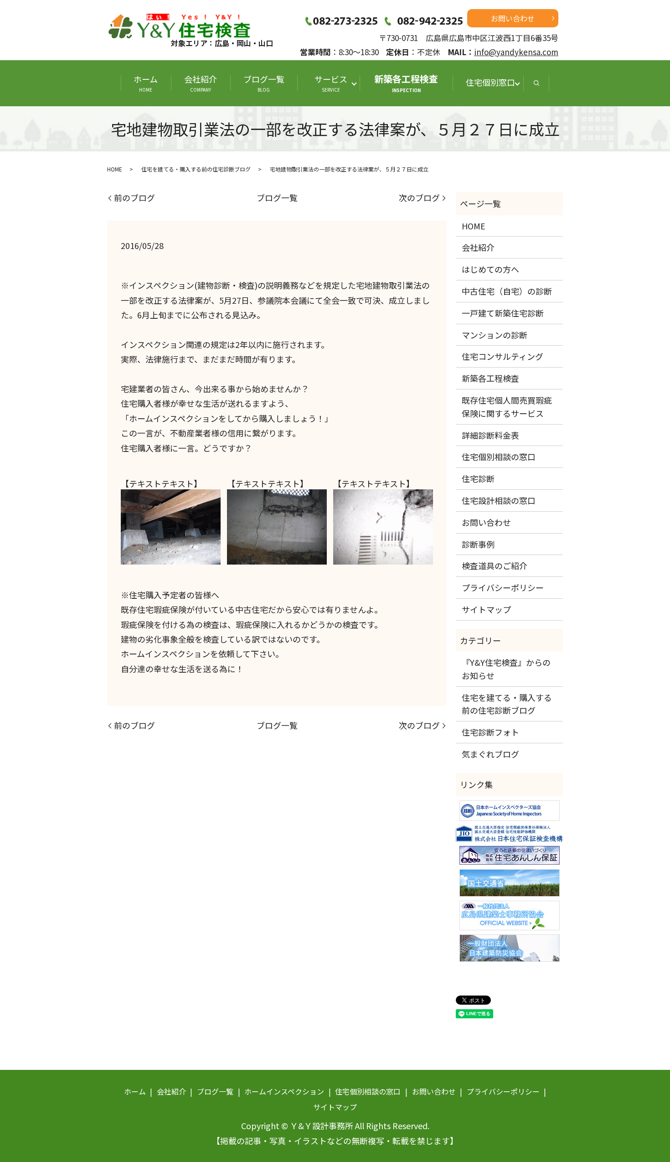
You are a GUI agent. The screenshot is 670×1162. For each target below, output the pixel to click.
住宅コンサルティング (502, 356)
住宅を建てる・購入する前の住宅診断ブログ (196, 169)
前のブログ (134, 197)
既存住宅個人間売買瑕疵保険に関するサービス (507, 406)
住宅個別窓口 (490, 82)
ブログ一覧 (263, 83)
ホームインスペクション (284, 1091)
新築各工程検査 (406, 82)
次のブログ (419, 197)
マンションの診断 (494, 335)
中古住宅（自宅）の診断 (507, 291)
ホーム (146, 83)
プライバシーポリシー (503, 587)
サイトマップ (486, 609)
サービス (335, 83)
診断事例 (478, 544)
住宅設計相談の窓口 (499, 500)
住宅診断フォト (490, 732)
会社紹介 (200, 83)
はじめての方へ (490, 269)
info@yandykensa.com (516, 51)
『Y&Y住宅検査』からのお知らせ (506, 668)
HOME (114, 169)
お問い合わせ (513, 18)
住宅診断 (478, 478)
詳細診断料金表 (490, 435)
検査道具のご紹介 (494, 565)
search (536, 83)
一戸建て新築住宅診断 (503, 313)
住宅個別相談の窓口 (499, 456)
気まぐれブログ (490, 754)
